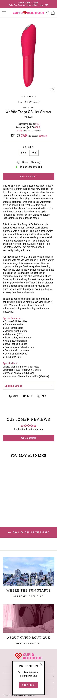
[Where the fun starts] (28, 571)
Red (34, 152)
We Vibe (28, 107)
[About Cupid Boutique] (28, 618)
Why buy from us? (28, 643)
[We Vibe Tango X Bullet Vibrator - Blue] (11, 508)
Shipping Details (13, 385)
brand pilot (32, 695)
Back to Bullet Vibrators (31, 532)
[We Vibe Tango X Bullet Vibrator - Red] (14, 508)
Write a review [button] (28, 437)
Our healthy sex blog (28, 596)
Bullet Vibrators (31, 102)
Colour (28, 147)
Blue (23, 152)
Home (20, 102)
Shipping (19, 130)
